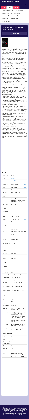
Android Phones (16, 15)
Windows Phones (14, 18)
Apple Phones (5, 18)
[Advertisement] (14, 157)
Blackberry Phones (6, 21)
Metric (25, 184)
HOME (3, 7)
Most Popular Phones (6, 15)
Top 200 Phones (5, 13)
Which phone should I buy (7, 10)
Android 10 (13, 180)
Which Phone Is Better (10, 2)
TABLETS (16, 7)
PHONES (9, 7)
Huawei (13, 178)
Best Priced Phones (15, 13)
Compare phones (19, 10)
